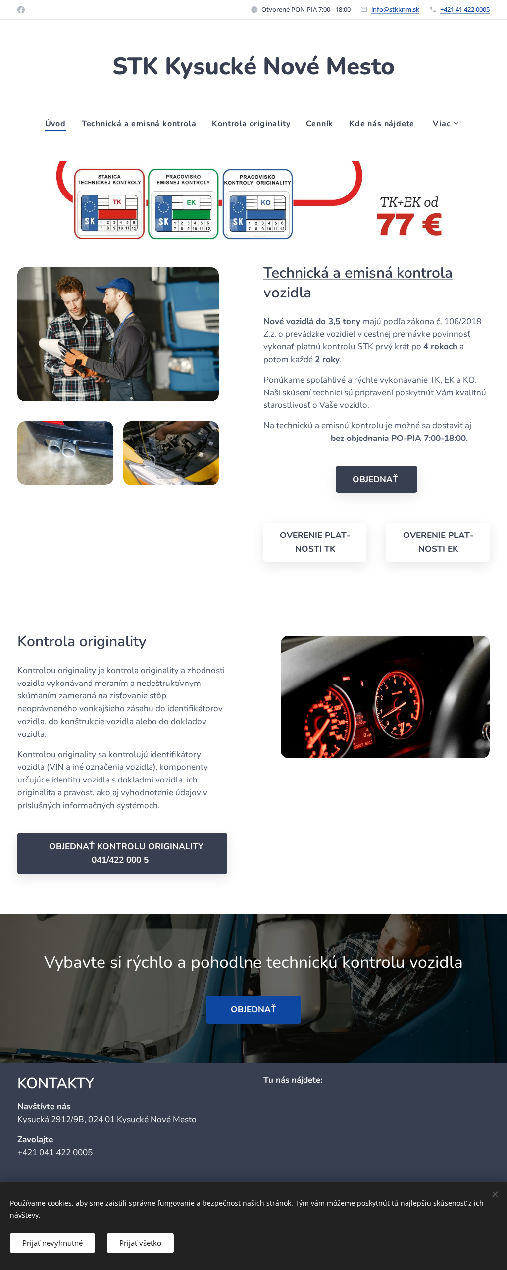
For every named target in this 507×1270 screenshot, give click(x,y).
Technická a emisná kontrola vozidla (358, 283)
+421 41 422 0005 (465, 9)
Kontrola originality (82, 642)
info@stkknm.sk (395, 9)
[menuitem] (59, 123)
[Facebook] (21, 9)
